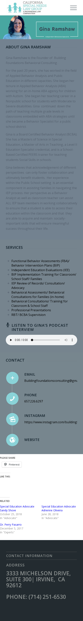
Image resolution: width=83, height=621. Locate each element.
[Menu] (71, 7)
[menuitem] (71, 7)
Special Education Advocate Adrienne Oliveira (59, 508)
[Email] (12, 378)
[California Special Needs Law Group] (34, 7)
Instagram (34, 415)
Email (29, 374)
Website (32, 439)
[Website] (12, 440)
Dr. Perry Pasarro (11, 524)
